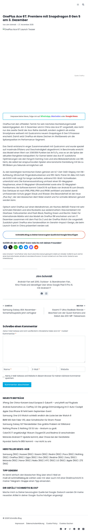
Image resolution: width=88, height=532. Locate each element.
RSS (15, 454)
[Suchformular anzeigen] (83, 5)
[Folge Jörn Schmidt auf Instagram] (46, 293)
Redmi (52, 454)
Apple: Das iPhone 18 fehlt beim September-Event (27, 411)
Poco (65, 454)
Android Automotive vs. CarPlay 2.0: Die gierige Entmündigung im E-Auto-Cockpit (43, 407)
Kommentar (9, 333)
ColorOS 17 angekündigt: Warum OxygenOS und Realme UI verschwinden (39, 432)
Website (65, 369)
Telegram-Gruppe (19, 481)
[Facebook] (61, 529)
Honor (22, 460)
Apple (69, 460)
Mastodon (56, 116)
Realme (54, 457)
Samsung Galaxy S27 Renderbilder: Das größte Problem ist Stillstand (36, 424)
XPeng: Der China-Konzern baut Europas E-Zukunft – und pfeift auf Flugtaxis (40, 402)
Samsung (7, 454)
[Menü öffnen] (78, 4)
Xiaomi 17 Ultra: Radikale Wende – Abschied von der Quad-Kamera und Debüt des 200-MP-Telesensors (66, 311)
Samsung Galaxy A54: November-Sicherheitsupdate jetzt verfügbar (19, 309)
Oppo (28, 457)
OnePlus (14, 457)
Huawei (23, 454)
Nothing (79, 454)
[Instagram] (83, 529)
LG (58, 460)
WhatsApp (45, 116)
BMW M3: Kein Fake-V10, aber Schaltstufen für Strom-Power (32, 420)
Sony (67, 457)
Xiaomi (38, 454)
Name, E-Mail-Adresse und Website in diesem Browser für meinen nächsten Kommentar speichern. (42, 377)
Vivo (40, 457)
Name (7, 369)
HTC (47, 460)
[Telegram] (70, 529)
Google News (72, 116)
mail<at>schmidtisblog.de (15, 478)
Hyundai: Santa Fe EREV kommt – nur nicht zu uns (27, 441)
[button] (5, 247)
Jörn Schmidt (11, 25)
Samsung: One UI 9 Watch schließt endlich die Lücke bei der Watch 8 (37, 415)
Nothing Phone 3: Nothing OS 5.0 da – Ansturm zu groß (30, 428)
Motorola (7, 460)
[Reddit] (74, 529)
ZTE (81, 460)
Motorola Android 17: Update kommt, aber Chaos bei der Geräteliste (36, 437)
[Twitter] (65, 529)
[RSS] (79, 529)
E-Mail (36, 369)
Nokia (35, 460)
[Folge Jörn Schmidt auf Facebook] (42, 293)
